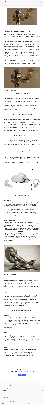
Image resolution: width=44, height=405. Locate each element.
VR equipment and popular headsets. (22, 151)
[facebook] (10, 401)
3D (1, 4)
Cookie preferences (21, 403)
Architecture (7, 293)
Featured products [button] (5, 397)
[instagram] (12, 401)
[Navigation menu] (1, 1)
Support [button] (3, 392)
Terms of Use (16, 403)
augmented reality (36, 119)
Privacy (13, 403)
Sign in (41, 1)
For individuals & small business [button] (7, 385)
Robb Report (20, 231)
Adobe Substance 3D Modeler (19, 237)
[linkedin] (15, 401)
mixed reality (15, 140)
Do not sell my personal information (29, 403)
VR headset (17, 100)
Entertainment (8, 200)
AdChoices (37, 403)
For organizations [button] (4, 390)
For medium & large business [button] (6, 388)
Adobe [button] (3, 395)
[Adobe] (5, 1)
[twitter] (13, 401)
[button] (37, 2)
